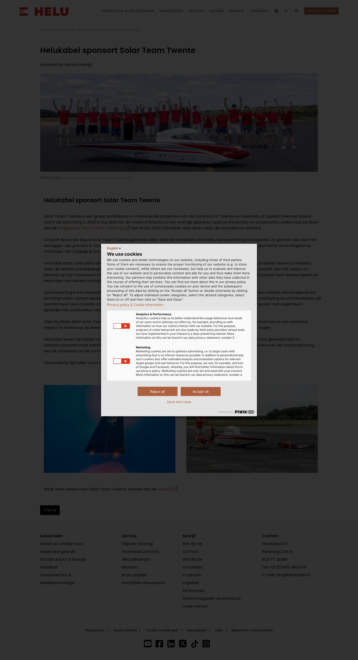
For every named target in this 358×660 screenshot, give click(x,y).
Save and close (179, 402)
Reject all (157, 391)
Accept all (200, 391)
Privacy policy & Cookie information (135, 305)
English (112, 248)
